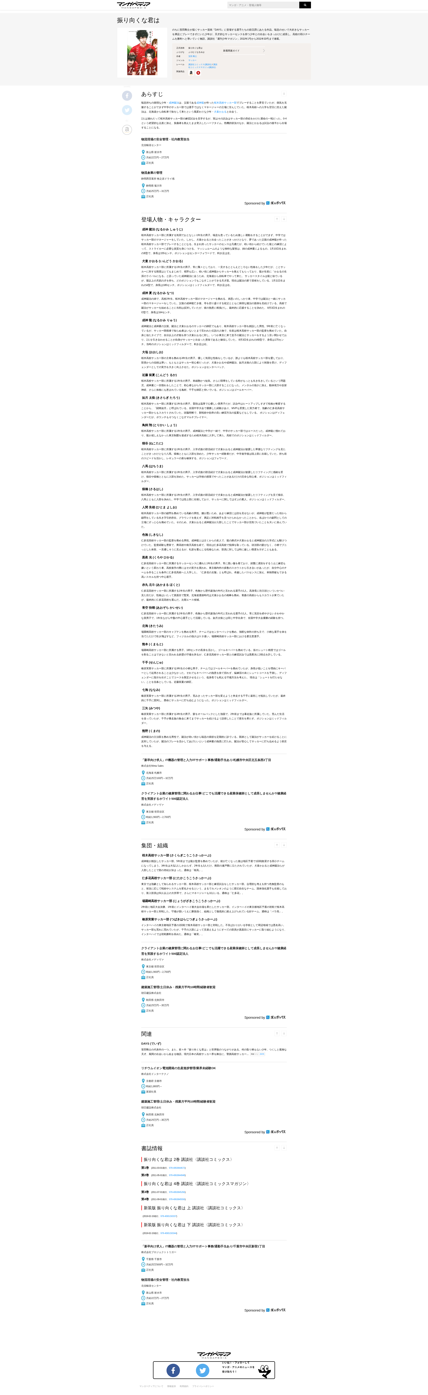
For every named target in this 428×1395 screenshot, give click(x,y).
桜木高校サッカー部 (225, 102)
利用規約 (184, 1386)
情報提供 (171, 1386)
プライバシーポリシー (203, 1386)
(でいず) (151, 1043)
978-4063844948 (177, 1175)
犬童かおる (220, 111)
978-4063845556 (177, 1199)
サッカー (192, 60)
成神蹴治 (174, 102)
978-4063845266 (177, 1192)
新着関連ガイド (231, 50)
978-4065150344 (168, 1233)
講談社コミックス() (200, 64)
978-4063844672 (177, 1168)
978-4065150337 (168, 1216)
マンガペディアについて (151, 1386)
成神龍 (200, 102)
